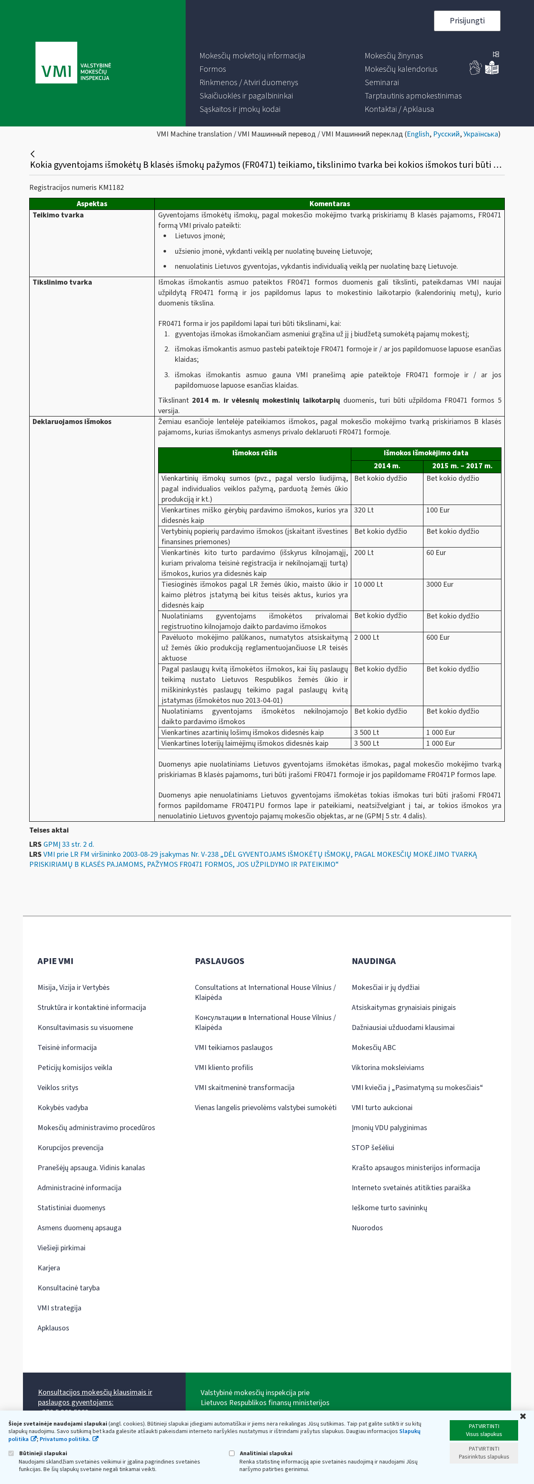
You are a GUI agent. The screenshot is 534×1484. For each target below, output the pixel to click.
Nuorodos (367, 1228)
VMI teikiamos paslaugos (234, 1047)
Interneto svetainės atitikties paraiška (411, 1188)
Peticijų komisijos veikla (75, 1068)
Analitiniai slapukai (265, 1453)
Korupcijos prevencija (70, 1148)
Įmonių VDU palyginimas (389, 1128)
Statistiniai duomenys (72, 1208)
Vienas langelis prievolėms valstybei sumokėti (266, 1108)
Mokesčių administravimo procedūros (96, 1128)
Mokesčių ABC (374, 1047)
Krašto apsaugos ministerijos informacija (416, 1168)
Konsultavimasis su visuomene (85, 1027)
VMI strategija (59, 1308)
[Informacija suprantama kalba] (491, 73)
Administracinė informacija (79, 1188)
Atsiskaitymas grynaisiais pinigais (404, 1007)
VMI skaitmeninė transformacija (245, 1088)
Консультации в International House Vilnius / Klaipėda (265, 1022)
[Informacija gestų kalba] (476, 73)
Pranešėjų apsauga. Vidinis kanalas (91, 1168)
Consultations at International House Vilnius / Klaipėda (265, 992)
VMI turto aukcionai (382, 1108)
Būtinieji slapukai (42, 1453)
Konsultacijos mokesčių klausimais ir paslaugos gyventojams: (95, 1397)
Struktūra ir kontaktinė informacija (92, 1007)
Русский (446, 134)
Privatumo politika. (65, 1439)
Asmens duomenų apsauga (79, 1228)
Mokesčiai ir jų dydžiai (386, 987)
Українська (480, 134)
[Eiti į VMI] (73, 63)
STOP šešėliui (373, 1148)
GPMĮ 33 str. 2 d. (68, 844)
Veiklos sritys (58, 1088)
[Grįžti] (33, 154)
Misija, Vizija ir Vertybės (74, 987)
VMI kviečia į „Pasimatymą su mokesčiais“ (417, 1088)
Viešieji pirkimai (62, 1248)
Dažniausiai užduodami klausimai (403, 1027)
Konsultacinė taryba (69, 1288)
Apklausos (53, 1328)
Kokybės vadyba (63, 1108)
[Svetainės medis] (496, 55)
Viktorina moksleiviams (388, 1068)
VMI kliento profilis (224, 1068)
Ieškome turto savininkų (389, 1208)
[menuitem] (252, 56)
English (418, 134)
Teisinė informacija (67, 1047)
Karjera (49, 1268)
